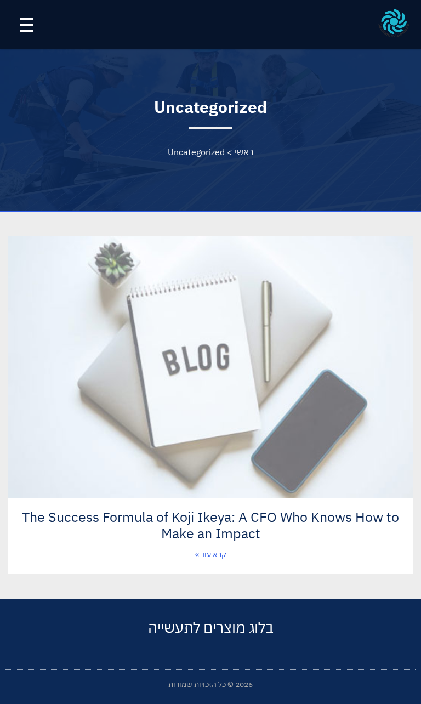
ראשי (244, 151)
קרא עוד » (210, 554)
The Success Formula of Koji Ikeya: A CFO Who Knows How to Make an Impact (210, 525)
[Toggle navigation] (26, 25)
